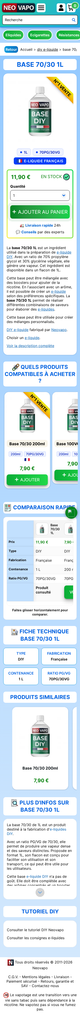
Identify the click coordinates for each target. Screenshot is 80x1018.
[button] (71, 512)
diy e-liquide (47, 49)
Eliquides (13, 35)
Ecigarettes (40, 35)
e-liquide (64, 252)
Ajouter (29, 479)
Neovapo (59, 329)
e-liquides (46, 309)
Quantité (17, 186)
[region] (40, 563)
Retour (11, 49)
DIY (9, 256)
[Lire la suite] (40, 892)
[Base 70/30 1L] (40, 110)
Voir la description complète (30, 345)
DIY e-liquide (17, 329)
